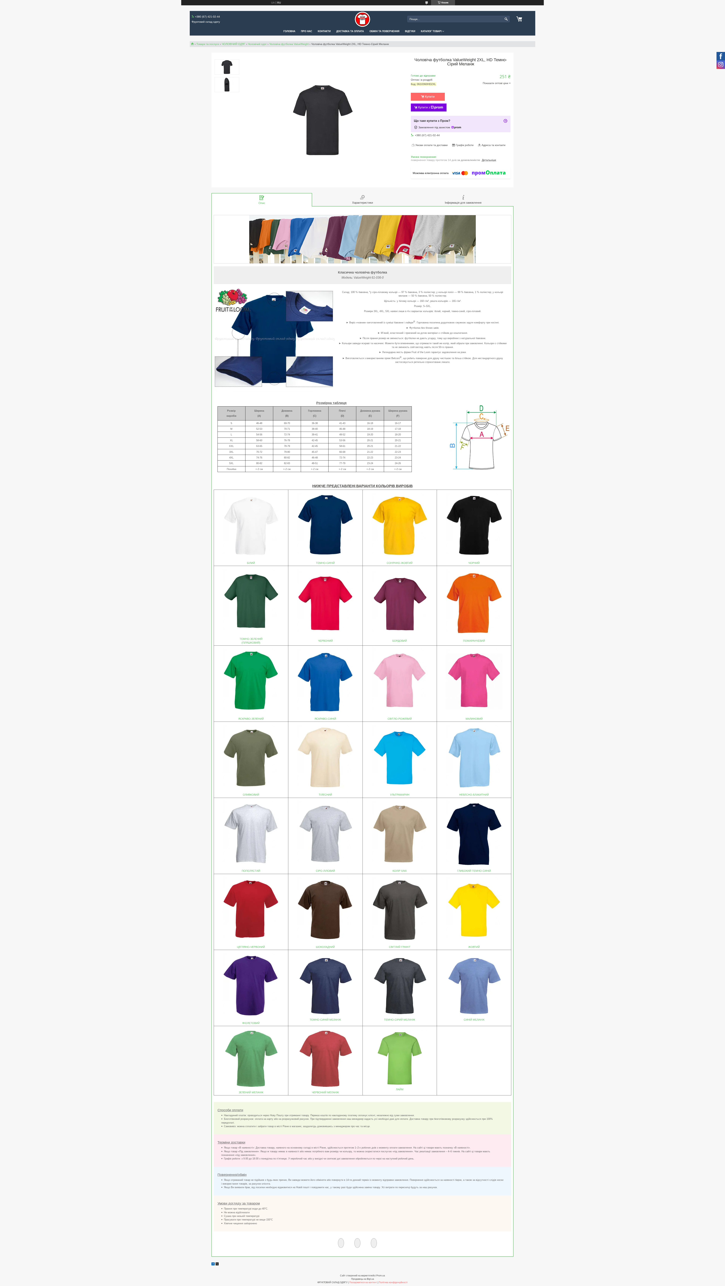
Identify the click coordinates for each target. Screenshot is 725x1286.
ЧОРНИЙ (474, 562)
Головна (289, 31)
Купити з (424, 107)
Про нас (306, 31)
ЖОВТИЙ (474, 946)
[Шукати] (506, 19)
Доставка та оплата (350, 31)
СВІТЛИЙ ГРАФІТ (399, 946)
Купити (430, 96)
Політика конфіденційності (393, 1282)
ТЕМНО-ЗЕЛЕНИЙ (251, 638)
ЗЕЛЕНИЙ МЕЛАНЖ (251, 1092)
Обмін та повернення (384, 31)
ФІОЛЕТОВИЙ (251, 1023)
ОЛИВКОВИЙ (251, 794)
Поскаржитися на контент (363, 1282)
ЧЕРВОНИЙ (325, 640)
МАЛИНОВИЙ (474, 718)
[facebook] (213, 1264)
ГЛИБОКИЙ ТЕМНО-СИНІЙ (474, 870)
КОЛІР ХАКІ (400, 870)
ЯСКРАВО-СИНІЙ (325, 718)
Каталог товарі (431, 31)
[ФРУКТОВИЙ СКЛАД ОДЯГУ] (362, 19)
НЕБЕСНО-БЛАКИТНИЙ (474, 794)
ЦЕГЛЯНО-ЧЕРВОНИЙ (251, 946)
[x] (217, 1264)
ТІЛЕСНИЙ (325, 794)
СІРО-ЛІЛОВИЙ (325, 870)
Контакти (324, 31)
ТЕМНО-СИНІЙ (325, 562)
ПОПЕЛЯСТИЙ (251, 870)
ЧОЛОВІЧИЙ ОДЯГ (233, 44)
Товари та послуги (207, 44)
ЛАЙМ (399, 1089)
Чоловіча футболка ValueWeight (289, 44)
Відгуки (410, 31)
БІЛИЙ (251, 562)
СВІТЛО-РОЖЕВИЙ (400, 718)
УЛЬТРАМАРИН (399, 794)
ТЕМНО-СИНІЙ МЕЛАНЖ (325, 1019)
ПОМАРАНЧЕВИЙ (474, 640)
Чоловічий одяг (257, 44)
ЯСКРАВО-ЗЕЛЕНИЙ (251, 718)
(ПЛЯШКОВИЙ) (250, 642)
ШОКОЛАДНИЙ (325, 946)
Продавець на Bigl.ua (362, 1279)
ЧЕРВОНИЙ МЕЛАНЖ (325, 1092)
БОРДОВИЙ (399, 640)
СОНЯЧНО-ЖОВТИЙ (400, 562)
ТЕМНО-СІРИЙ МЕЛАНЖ (399, 1019)
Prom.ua (380, 1275)
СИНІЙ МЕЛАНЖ (474, 1019)
